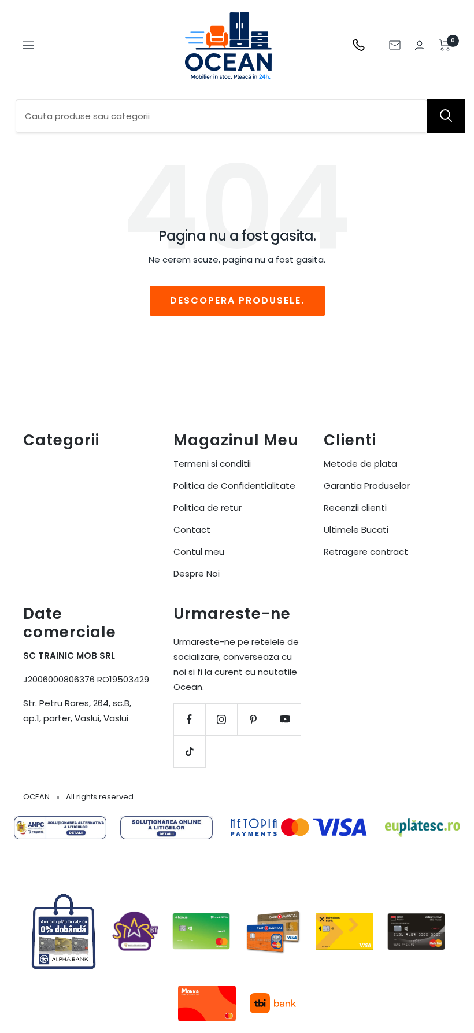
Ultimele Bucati (356, 529)
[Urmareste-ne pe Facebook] (189, 719)
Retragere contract (366, 551)
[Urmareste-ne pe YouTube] (285, 719)
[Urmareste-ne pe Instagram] (221, 719)
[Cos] (445, 45)
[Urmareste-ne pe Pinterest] (253, 719)
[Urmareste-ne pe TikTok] (189, 751)
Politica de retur (207, 507)
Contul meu (198, 551)
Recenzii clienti (355, 507)
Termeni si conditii (212, 464)
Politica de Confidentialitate (234, 485)
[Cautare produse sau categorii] (446, 116)
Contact (191, 529)
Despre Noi (196, 573)
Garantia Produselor (367, 485)
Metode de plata (360, 464)
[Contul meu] (419, 45)
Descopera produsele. (237, 300)
